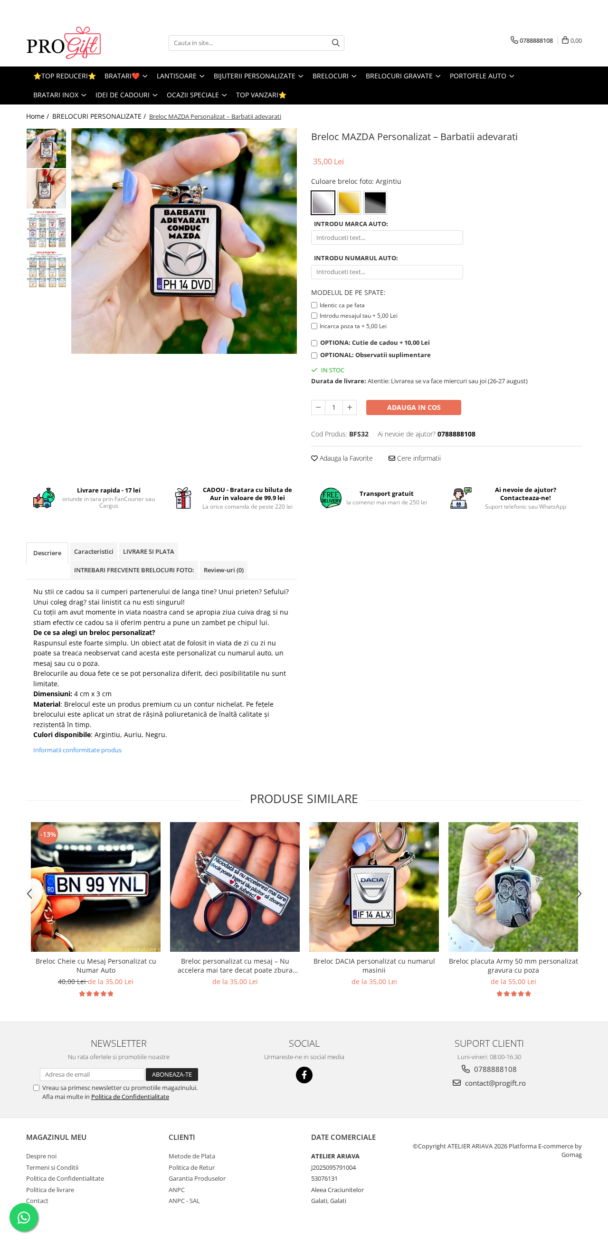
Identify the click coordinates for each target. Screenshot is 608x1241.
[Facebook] (304, 1075)
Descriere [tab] (47, 553)
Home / (38, 116)
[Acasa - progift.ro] (73, 42)
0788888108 (494, 1069)
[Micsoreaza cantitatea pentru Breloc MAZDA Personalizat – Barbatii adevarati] (318, 407)
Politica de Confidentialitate (130, 1096)
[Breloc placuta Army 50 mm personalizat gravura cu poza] (513, 887)
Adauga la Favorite (345, 458)
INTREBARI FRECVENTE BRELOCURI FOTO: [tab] (134, 570)
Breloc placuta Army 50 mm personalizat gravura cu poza (513, 966)
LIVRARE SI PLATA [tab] (148, 551)
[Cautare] (335, 43)
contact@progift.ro (494, 1083)
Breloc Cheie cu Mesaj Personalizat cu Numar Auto (96, 966)
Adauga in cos (414, 407)
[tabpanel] (184, 241)
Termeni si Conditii (52, 1167)
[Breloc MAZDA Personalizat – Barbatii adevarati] (184, 241)
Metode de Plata (192, 1156)
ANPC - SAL (184, 1200)
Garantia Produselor (197, 1178)
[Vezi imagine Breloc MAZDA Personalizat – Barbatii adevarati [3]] (46, 269)
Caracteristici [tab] (94, 551)
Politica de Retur (192, 1167)
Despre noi (41, 1156)
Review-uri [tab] (224, 570)
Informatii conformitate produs (77, 750)
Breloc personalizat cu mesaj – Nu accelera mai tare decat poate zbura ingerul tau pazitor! (235, 966)
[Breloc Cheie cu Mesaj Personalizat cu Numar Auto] (96, 887)
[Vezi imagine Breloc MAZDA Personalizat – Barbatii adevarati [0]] (46, 148)
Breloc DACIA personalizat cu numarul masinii (374, 966)
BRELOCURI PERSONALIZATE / (100, 116)
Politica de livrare (50, 1189)
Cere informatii (418, 458)
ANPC (177, 1189)
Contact (37, 1200)
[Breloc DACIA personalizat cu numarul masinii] (374, 887)
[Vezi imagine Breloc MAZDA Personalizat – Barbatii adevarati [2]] (46, 229)
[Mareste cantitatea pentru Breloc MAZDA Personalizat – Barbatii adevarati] (349, 407)
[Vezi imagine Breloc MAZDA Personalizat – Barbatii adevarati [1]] (46, 188)
